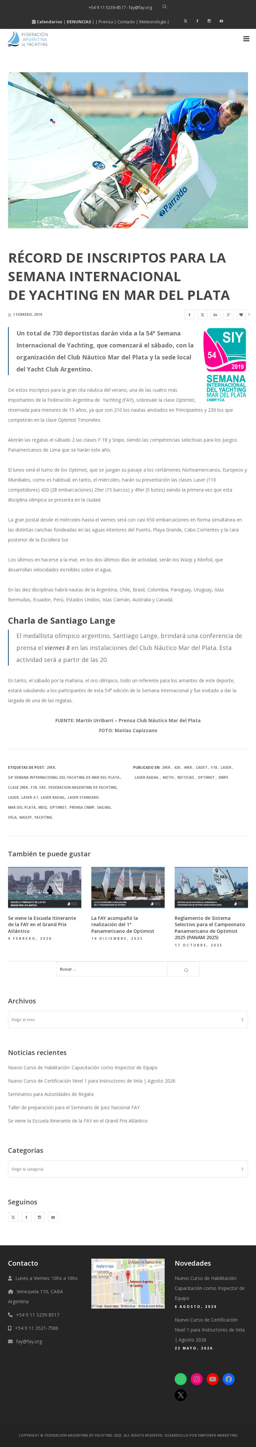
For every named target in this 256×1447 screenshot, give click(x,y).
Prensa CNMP (81, 807)
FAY (42, 787)
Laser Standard (83, 797)
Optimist (58, 807)
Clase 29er (18, 787)
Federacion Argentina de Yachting (82, 787)
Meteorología (152, 22)
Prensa (106, 22)
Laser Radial (53, 797)
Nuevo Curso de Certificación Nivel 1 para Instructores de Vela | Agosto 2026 (91, 1081)
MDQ (42, 807)
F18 (34, 787)
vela (12, 817)
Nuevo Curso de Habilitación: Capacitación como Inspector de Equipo (83, 1067)
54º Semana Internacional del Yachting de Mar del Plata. (64, 777)
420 (177, 767)
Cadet (201, 767)
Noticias (185, 777)
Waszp (25, 817)
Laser (13, 797)
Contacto (126, 22)
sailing (104, 807)
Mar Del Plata (22, 807)
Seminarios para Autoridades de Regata (51, 1094)
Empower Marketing (218, 1435)
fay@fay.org (29, 1341)
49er (188, 767)
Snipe (223, 777)
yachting (43, 817)
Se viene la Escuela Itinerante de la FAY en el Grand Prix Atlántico (78, 1121)
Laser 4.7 (29, 797)
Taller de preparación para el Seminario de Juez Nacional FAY (74, 1107)
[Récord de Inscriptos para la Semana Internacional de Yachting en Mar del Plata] (189, 314)
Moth (168, 777)
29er (51, 767)
